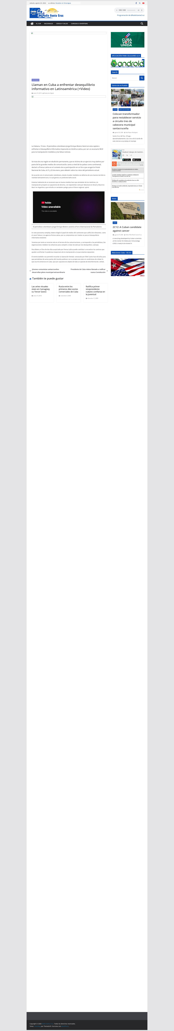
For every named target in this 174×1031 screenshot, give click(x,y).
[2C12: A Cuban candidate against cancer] (127, 211)
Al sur (38, 24)
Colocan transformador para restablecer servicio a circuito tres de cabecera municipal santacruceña (127, 121)
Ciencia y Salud (62, 24)
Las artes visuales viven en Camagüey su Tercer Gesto (41, 289)
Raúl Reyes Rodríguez (132, 132)
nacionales (48, 24)
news (114, 222)
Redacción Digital (49, 93)
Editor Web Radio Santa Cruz (134, 235)
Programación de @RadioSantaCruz (130, 15)
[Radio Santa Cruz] (32, 23)
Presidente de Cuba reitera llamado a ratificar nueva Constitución (88, 270)
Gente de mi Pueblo (124, 109)
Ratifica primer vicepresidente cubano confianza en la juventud (95, 290)
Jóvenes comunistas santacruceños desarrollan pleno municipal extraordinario (48, 270)
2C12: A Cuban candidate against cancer (127, 228)
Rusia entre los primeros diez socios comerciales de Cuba (68, 289)
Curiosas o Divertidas (79, 24)
